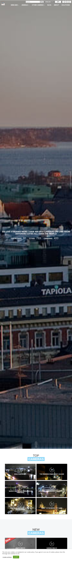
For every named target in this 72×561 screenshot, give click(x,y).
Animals (25, 5)
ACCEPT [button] (16, 557)
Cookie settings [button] (7, 557)
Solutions (66, 5)
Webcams (14, 5)
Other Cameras (38, 5)
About (56, 5)
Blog (49, 5)
